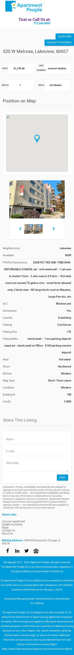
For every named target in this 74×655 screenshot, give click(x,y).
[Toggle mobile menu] (68, 7)
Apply (5, 527)
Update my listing (12, 524)
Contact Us (8, 530)
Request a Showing (59, 42)
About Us (7, 533)
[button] (37, 139)
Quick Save (65, 36)
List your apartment (13, 521)
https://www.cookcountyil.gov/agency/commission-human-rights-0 (37, 649)
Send (62, 477)
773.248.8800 (42, 23)
